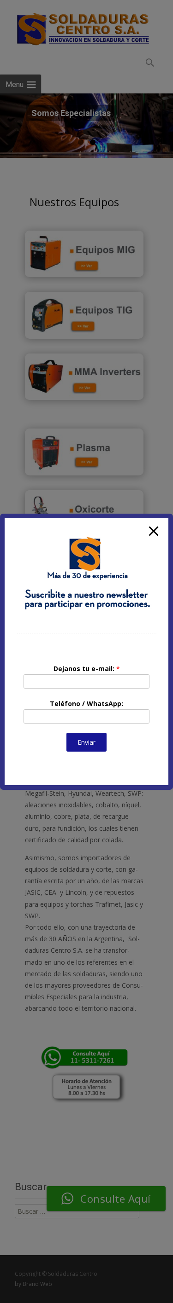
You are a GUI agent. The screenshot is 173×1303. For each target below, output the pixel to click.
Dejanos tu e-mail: (87, 668)
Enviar (86, 742)
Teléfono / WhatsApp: (86, 703)
